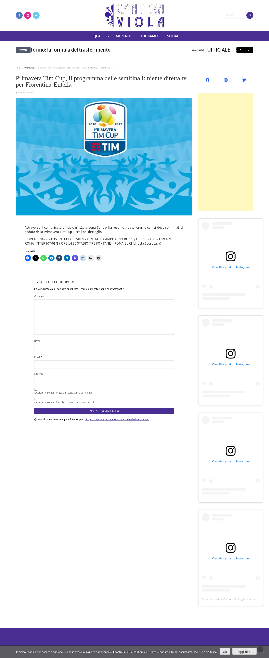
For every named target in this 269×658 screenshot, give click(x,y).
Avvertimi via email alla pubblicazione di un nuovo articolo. (65, 402)
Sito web (38, 373)
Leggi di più (244, 652)
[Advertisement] (225, 152)
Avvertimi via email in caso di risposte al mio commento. (63, 392)
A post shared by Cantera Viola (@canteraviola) (231, 599)
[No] (264, 651)
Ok (225, 652)
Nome (38, 341)
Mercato (123, 36)
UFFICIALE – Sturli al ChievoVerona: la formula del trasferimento (119, 50)
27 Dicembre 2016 (25, 92)
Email (38, 357)
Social (173, 36)
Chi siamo (149, 36)
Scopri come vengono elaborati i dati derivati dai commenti (117, 419)
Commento (40, 296)
